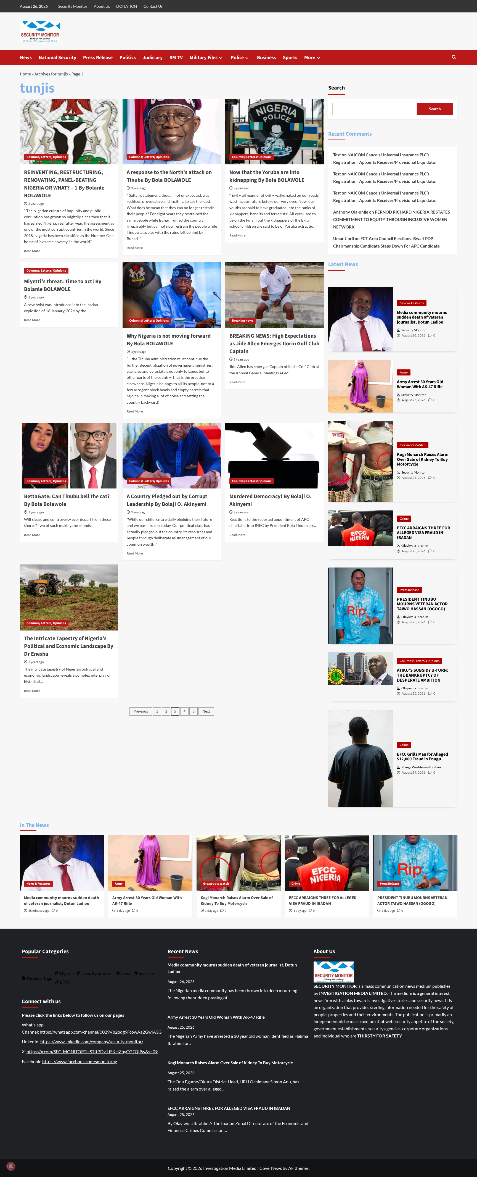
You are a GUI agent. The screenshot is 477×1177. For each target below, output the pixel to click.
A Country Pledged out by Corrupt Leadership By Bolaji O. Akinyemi (167, 500)
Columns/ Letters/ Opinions (46, 157)
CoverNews (270, 1168)
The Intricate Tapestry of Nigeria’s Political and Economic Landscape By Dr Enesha (68, 646)
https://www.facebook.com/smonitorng (79, 1061)
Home (25, 74)
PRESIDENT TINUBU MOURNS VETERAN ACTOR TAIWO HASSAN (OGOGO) (412, 901)
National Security (57, 57)
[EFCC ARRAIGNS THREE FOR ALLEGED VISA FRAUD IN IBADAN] (327, 863)
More (309, 57)
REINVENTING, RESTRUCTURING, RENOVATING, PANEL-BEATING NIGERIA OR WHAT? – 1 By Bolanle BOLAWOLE (64, 184)
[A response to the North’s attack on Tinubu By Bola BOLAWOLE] (172, 131)
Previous (141, 711)
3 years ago (139, 188)
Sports (290, 57)
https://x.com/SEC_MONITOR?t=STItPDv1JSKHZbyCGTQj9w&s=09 (92, 1051)
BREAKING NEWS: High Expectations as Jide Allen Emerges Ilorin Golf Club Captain (274, 343)
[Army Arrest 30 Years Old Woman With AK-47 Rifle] (150, 863)
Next (206, 711)
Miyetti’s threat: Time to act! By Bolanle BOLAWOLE (62, 285)
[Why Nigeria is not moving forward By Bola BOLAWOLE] (172, 295)
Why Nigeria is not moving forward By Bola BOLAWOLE (169, 340)
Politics (128, 57)
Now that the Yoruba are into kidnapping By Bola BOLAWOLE (266, 176)
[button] (454, 57)
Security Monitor (73, 6)
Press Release (98, 57)
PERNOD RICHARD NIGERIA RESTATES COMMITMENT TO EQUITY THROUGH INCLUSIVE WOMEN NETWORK (391, 219)
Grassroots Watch (413, 445)
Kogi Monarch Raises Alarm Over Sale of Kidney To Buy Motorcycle (237, 901)
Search (336, 88)
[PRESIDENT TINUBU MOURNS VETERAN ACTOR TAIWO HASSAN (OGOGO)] (415, 863)
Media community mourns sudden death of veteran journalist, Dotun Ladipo (61, 901)
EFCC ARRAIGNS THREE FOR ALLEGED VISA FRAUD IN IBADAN (323, 901)
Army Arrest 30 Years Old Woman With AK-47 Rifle (216, 1017)
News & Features (412, 303)
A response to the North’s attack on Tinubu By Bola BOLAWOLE (169, 176)
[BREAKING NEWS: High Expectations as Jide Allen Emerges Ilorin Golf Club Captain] (274, 295)
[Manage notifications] (10, 1166)
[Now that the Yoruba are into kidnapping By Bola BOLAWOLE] (274, 131)
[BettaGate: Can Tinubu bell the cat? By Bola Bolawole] (69, 455)
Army (404, 372)
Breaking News (242, 320)
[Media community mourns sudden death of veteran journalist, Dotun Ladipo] (62, 863)
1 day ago (123, 910)
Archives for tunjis (51, 74)
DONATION (126, 6)
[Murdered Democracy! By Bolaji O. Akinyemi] (274, 455)
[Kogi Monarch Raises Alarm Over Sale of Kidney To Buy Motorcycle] (239, 863)
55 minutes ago (39, 910)
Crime (404, 518)
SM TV (176, 57)
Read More (32, 251)
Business (266, 57)
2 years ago (36, 203)
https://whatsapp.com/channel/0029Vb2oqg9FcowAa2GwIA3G (101, 1031)
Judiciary (153, 57)
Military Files (204, 57)
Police (237, 57)
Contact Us (153, 6)
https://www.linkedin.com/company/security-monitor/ (91, 1041)
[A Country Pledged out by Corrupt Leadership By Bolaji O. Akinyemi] (172, 455)
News (26, 57)
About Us (102, 6)
